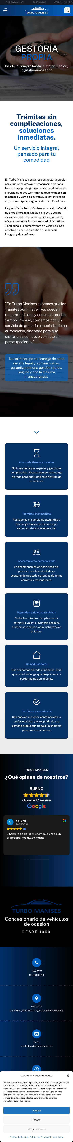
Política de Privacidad (40, 1137)
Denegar (36, 1119)
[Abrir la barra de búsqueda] (67, 10)
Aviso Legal (57, 1137)
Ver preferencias (37, 1129)
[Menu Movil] (5, 10)
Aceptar (36, 1110)
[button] (68, 1075)
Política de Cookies (19, 1137)
